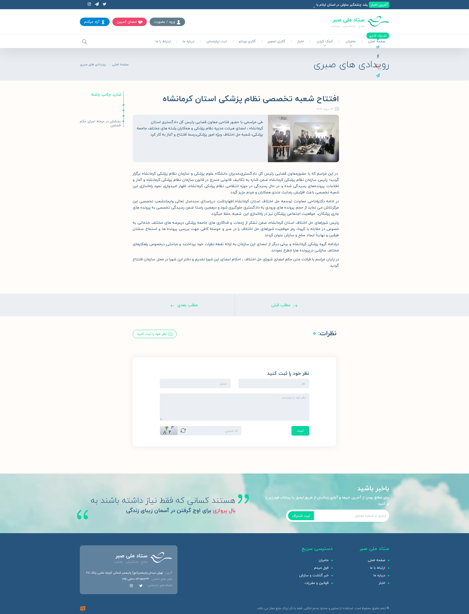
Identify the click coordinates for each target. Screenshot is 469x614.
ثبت (300, 431)
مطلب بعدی (188, 304)
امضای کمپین (127, 22)
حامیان (351, 41)
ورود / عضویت (164, 22)
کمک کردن (325, 41)
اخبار (300, 41)
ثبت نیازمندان (216, 41)
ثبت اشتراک (301, 516)
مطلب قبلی (280, 304)
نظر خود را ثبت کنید (152, 334)
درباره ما (188, 41)
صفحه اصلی (120, 64)
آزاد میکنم (92, 22)
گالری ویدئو (247, 41)
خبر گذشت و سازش (314, 575)
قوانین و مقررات (317, 583)
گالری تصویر (276, 41)
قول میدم (321, 568)
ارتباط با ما (163, 41)
